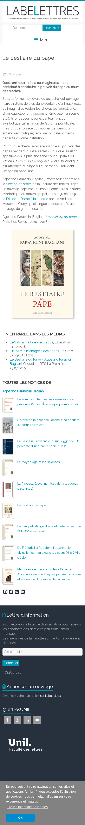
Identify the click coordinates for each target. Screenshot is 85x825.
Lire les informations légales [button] (27, 807)
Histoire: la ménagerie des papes (34, 351)
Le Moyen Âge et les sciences (38, 462)
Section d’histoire (19, 184)
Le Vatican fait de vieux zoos (31, 342)
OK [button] (20, 817)
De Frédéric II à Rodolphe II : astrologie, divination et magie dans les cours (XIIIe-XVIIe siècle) (48, 552)
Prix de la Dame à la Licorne (27, 199)
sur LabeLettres (50, 695)
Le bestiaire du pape (31, 505)
